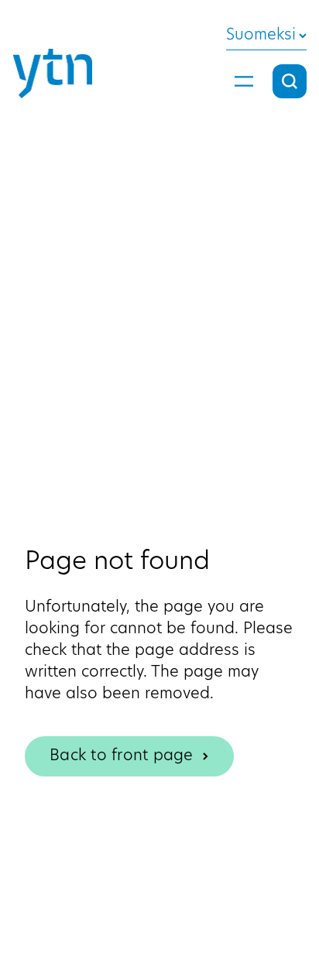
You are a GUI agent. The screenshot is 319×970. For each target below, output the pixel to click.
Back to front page (122, 756)
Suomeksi (261, 35)
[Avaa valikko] (244, 81)
